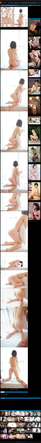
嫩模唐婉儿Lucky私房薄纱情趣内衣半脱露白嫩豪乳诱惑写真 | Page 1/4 (34, 125)
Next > (17, 389)
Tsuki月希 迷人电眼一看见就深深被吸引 (37, 427)
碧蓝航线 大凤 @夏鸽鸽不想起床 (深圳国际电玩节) (12, 433)
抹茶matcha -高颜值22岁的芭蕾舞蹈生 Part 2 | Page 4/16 (34, 95)
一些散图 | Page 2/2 (30, 36)
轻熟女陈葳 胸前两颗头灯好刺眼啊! (37, 416)
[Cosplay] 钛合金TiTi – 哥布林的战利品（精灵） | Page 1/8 (34, 115)
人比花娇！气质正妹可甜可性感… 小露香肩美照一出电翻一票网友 (12, 427)
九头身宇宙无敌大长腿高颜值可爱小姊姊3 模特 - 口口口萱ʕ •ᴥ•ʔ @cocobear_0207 (21, 433)
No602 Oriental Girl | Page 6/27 (31, 49)
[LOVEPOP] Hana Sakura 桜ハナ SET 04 (4, 427)
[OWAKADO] (5, 394)
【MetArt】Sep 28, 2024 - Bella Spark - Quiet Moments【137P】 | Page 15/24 (33, 145)
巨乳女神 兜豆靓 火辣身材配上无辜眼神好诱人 (12, 416)
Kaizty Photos (3, 2)
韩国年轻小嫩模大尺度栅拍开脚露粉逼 (29, 416)
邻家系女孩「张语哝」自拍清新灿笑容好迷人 (29, 427)
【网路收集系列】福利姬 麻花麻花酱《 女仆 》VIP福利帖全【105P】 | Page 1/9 (34, 163)
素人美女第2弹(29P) (3, 416)
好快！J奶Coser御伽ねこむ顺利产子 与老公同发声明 (4, 433)
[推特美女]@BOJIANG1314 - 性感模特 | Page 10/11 (33, 78)
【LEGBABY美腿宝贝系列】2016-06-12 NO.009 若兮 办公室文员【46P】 (21, 416)
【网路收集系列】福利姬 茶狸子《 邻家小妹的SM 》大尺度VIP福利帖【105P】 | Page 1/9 (34, 181)
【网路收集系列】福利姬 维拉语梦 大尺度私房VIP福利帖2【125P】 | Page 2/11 (34, 201)
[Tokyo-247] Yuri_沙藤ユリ (20, 427)
